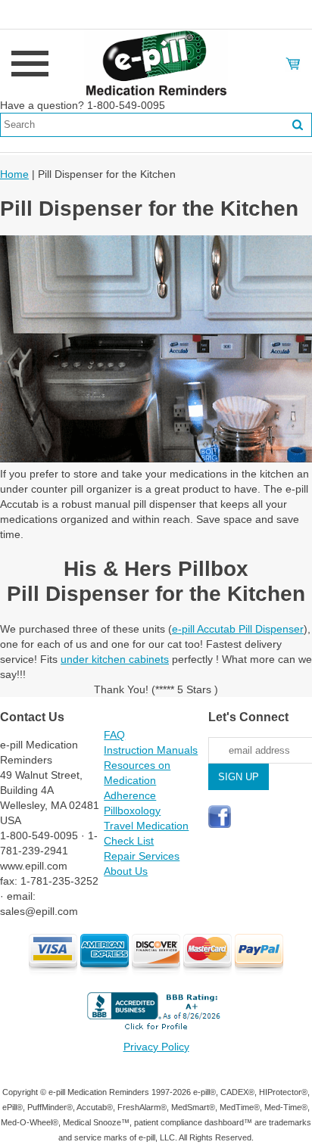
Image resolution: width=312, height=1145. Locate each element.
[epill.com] (156, 63)
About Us (126, 871)
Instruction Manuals (151, 750)
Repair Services (141, 856)
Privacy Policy (156, 1047)
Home (14, 174)
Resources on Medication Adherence (137, 780)
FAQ (114, 735)
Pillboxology (132, 810)
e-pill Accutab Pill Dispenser (238, 629)
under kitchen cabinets (115, 659)
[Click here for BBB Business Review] (156, 1031)
